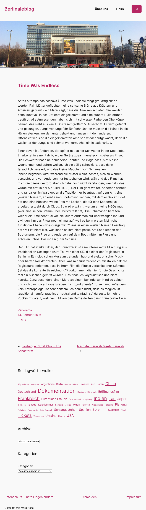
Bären (100, 384)
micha (22, 319)
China (110, 383)
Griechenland (75, 399)
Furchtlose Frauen (54, 399)
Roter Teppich (46, 410)
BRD (93, 384)
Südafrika (113, 409)
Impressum (134, 497)
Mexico (68, 405)
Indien (100, 398)
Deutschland (27, 391)
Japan (122, 399)
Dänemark (92, 392)
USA (70, 415)
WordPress (27, 507)
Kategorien (25, 466)
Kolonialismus (45, 404)
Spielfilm (99, 409)
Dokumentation (57, 391)
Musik (76, 404)
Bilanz (75, 384)
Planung (121, 404)
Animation (34, 384)
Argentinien (47, 384)
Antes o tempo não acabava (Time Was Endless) (52, 101)
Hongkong (87, 399)
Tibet (123, 410)
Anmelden (89, 497)
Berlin (59, 384)
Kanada (31, 404)
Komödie (59, 405)
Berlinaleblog (19, 9)
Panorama (25, 310)
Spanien (85, 409)
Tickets (25, 415)
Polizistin (22, 410)
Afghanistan (23, 384)
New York (86, 405)
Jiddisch (22, 405)
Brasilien (84, 384)
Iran (112, 398)
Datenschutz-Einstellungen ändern (28, 497)
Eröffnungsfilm (108, 391)
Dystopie (81, 392)
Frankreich (29, 398)
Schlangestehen (65, 409)
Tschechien (38, 416)
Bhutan (67, 384)
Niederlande (97, 405)
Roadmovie (33, 410)
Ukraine (50, 416)
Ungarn (61, 416)
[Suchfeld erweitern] (137, 9)
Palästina (109, 405)
